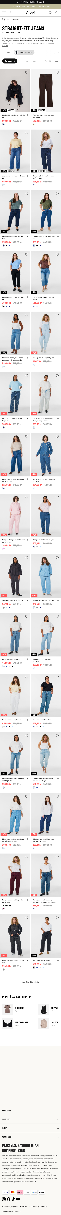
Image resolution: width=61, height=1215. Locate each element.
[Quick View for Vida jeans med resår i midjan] (58, 539)
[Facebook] (8, 1199)
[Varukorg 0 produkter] (56, 12)
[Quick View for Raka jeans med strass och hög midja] (27, 960)
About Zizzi (6, 1137)
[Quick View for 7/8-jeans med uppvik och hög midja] (58, 297)
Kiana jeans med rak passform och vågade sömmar (13, 840)
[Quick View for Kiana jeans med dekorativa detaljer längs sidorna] (58, 418)
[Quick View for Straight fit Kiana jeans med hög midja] (27, 115)
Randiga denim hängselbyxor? (43, 357)
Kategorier (6, 1110)
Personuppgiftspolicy (10, 1206)
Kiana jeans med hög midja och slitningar (44, 480)
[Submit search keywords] (3, 19)
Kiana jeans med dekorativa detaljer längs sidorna (42, 419)
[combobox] (30, 19)
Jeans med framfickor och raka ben (13, 177)
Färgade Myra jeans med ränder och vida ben (13, 541)
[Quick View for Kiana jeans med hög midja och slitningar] (58, 479)
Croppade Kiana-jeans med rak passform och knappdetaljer (13, 358)
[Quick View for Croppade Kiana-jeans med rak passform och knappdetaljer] (27, 357)
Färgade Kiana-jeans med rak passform (43, 116)
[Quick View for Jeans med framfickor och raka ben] (27, 175)
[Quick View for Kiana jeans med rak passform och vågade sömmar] (27, 839)
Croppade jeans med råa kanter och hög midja (13, 779)
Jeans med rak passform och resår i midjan (43, 177)
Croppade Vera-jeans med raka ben (13, 237)
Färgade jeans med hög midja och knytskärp (12, 901)
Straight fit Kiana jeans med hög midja (13, 116)
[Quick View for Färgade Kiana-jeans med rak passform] (58, 115)
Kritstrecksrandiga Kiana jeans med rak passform (43, 840)
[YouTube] (18, 1199)
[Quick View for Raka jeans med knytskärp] (27, 659)
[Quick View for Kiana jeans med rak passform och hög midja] (27, 479)
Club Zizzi (6, 1119)
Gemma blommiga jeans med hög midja (12, 419)
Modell (56, 61)
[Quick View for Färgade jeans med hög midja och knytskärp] (27, 899)
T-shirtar (18, 1009)
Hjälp (4, 1128)
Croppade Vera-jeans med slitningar (42, 660)
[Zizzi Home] (30, 12)
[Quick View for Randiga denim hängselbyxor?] (58, 357)
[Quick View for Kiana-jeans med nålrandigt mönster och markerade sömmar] (58, 899)
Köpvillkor (23, 1206)
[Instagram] (4, 1199)
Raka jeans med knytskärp (11, 659)
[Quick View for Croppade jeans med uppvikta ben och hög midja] (58, 778)
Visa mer (5, 45)
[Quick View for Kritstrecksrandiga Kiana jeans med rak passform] (58, 839)
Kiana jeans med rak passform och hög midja (13, 480)
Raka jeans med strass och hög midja (13, 961)
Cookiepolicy (34, 1206)
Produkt (48, 61)
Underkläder (18, 1023)
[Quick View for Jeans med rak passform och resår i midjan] (58, 175)
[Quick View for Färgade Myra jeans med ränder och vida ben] (27, 539)
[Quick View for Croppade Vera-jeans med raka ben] (27, 236)
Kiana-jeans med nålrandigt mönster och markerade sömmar (44, 901)
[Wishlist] (26, 72)
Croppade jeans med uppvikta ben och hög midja (43, 779)
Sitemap (44, 1206)
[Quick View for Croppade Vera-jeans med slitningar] (58, 659)
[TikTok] (13, 1199)
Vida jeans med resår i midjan (43, 540)
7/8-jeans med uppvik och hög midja (43, 298)
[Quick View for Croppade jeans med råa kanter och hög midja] (27, 778)
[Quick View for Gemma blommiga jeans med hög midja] (27, 418)
